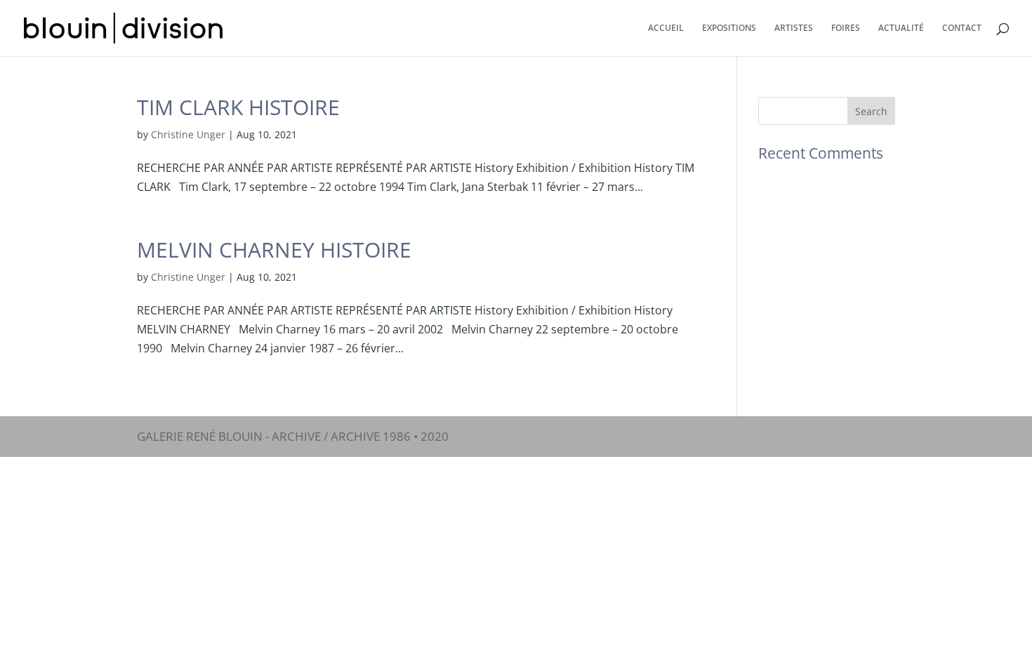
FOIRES (845, 28)
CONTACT (961, 28)
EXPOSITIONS (729, 28)
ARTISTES (793, 28)
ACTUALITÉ (901, 28)
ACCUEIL (666, 28)
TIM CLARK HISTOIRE (238, 107)
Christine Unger (188, 134)
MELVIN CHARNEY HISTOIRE (274, 249)
